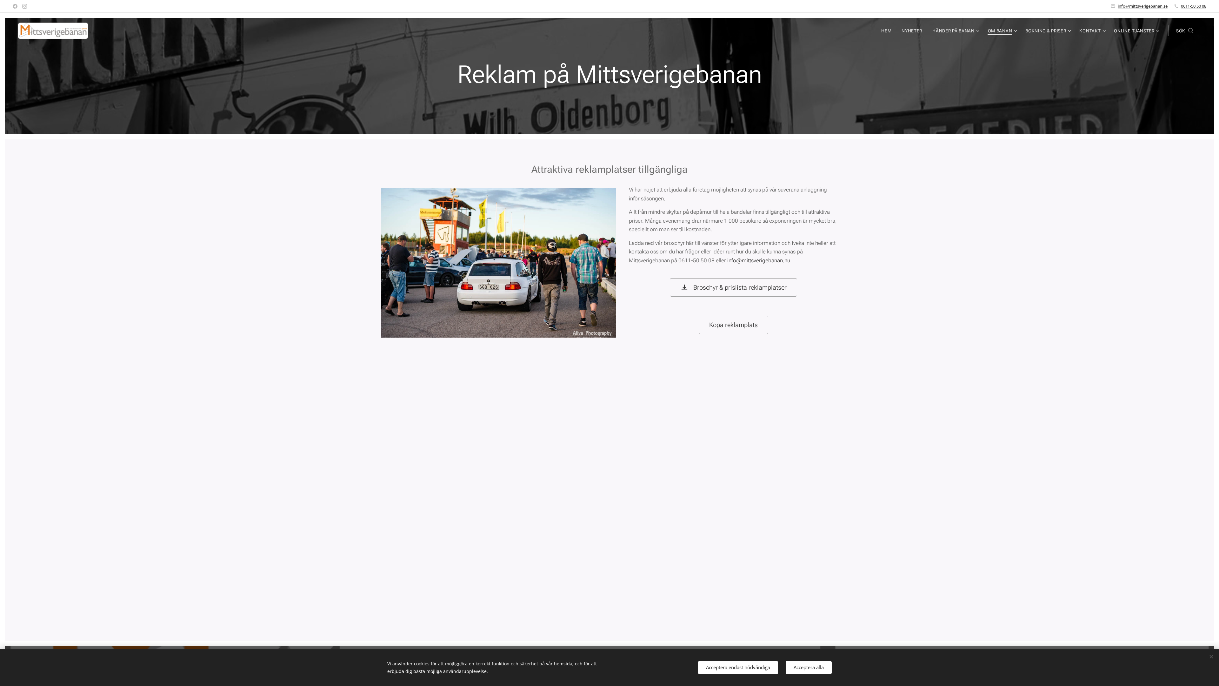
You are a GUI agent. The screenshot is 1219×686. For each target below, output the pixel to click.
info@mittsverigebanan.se (1143, 6)
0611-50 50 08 (1193, 6)
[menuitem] (888, 31)
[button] (1184, 31)
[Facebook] (15, 6)
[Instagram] (25, 6)
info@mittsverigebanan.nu (758, 260)
